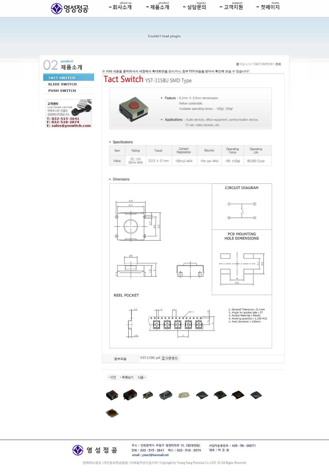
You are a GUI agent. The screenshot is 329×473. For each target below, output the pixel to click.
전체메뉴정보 (92, 463)
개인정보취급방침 (115, 463)
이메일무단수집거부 (144, 463)
